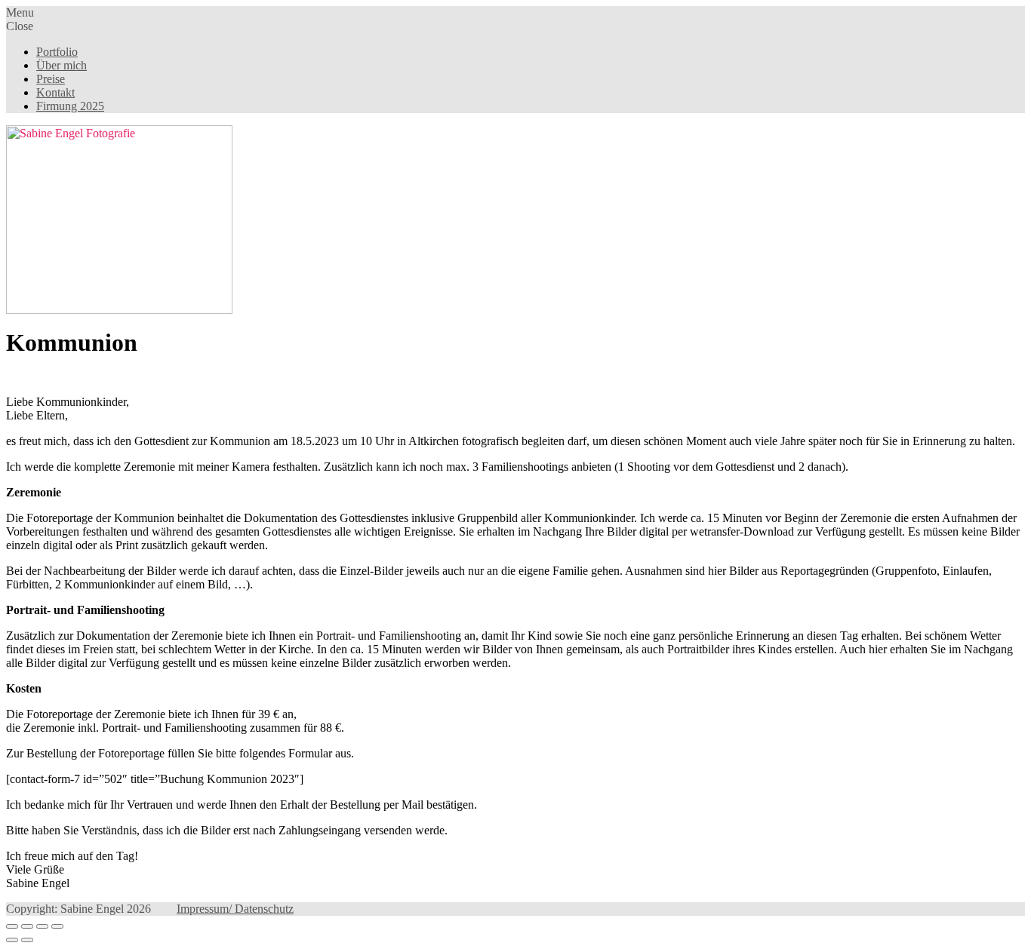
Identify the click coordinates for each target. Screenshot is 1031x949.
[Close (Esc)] (12, 926)
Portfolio (57, 51)
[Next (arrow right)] (27, 940)
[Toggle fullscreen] (42, 926)
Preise (50, 78)
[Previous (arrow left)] (12, 940)
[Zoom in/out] (57, 926)
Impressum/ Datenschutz (235, 908)
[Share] (27, 926)
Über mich (61, 65)
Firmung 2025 (70, 106)
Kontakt (55, 92)
